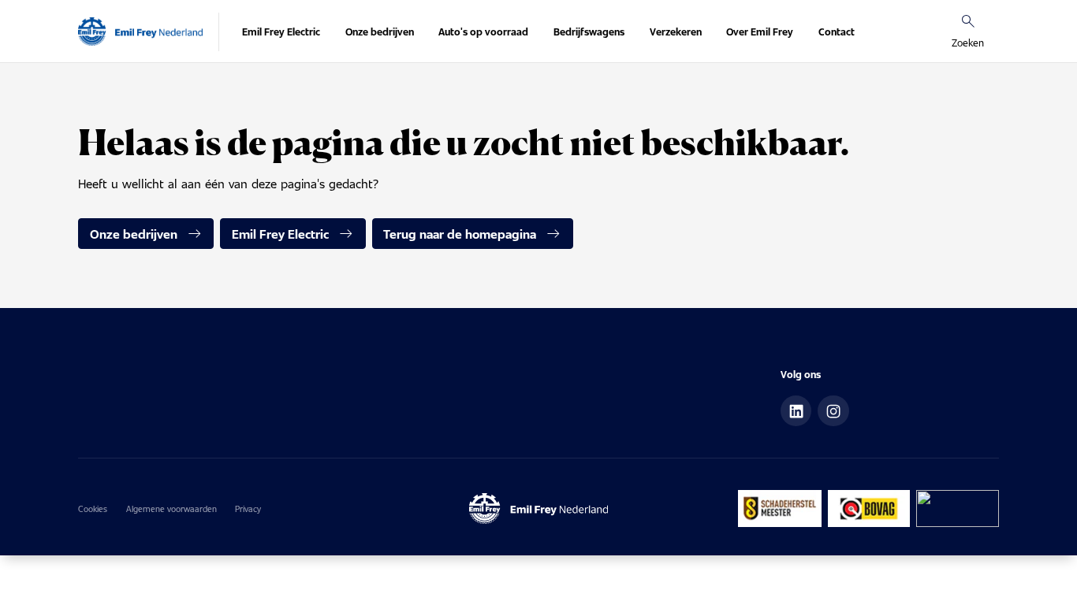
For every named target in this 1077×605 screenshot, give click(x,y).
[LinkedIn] (796, 411)
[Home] (140, 31)
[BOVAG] (869, 509)
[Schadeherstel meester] (780, 509)
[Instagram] (833, 411)
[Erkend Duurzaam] (957, 509)
